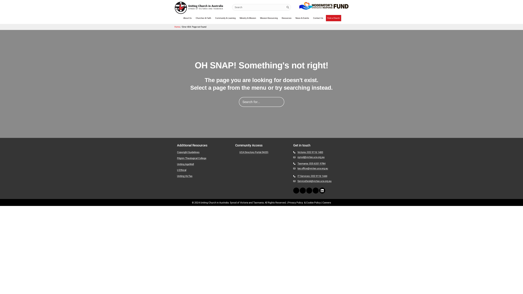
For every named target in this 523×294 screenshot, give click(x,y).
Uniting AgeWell (185, 164)
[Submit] (288, 7)
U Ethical (181, 170)
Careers (327, 202)
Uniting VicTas (184, 176)
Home (177, 27)
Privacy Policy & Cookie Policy (304, 202)
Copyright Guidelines (188, 152)
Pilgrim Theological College (191, 158)
